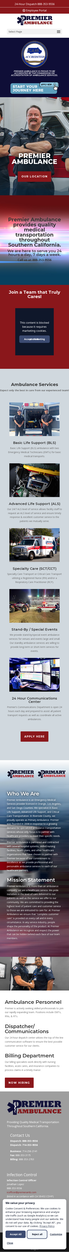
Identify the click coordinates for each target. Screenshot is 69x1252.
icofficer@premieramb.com (21, 1192)
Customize (56, 1234)
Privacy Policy (47, 1226)
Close (10, 1243)
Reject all (37, 1234)
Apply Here (34, 736)
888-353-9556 (46, 4)
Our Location (34, 176)
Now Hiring (19, 1082)
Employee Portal (36, 10)
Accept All (15, 1234)
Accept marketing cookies (34, 339)
